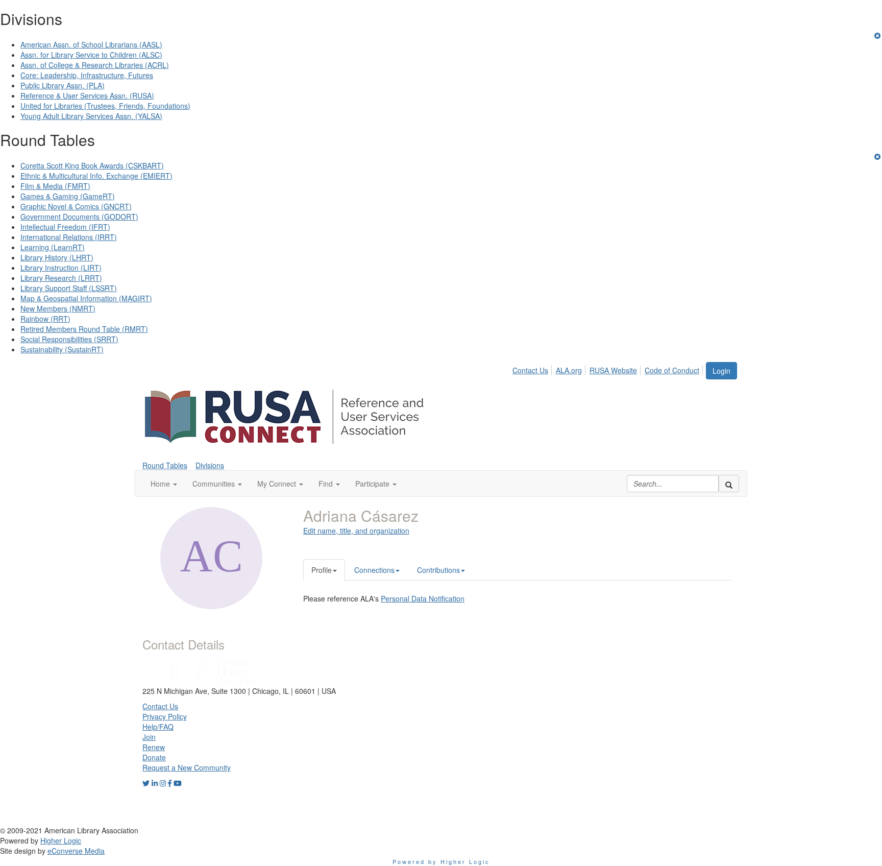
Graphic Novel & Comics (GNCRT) (76, 206)
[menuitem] (533, 368)
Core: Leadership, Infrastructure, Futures (86, 75)
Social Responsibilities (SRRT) (69, 339)
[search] (729, 483)
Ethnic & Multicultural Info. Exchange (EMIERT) (96, 176)
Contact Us (530, 370)
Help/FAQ (158, 726)
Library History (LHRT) (56, 257)
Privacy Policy (164, 716)
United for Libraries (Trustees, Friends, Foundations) (105, 106)
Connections (374, 570)
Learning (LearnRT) (52, 247)
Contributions (438, 570)
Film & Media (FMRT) (55, 186)
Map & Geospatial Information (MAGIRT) (86, 298)
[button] (164, 483)
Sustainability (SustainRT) (62, 349)
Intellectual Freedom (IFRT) (65, 227)
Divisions (209, 465)
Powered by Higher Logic (441, 861)
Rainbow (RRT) (45, 319)
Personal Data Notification (422, 598)
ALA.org (569, 370)
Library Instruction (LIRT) (61, 267)
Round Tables (164, 465)
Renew (153, 747)
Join (149, 737)
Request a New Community (186, 767)
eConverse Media (76, 851)
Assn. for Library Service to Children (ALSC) (91, 55)
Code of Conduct (672, 370)
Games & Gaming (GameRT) (67, 196)
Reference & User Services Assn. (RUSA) (87, 95)
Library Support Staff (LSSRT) (68, 288)
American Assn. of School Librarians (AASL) (91, 44)
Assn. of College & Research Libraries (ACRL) (94, 65)
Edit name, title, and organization (356, 530)
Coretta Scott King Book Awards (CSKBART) (92, 165)
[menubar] (608, 368)
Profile (321, 570)
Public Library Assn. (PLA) (62, 85)
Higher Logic (60, 840)
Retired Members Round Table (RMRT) (84, 329)
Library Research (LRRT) (61, 278)
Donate (154, 757)
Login (721, 371)
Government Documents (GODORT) (79, 216)
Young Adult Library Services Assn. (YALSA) (91, 116)
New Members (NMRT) (57, 308)
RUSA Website (613, 370)
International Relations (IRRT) (68, 237)
